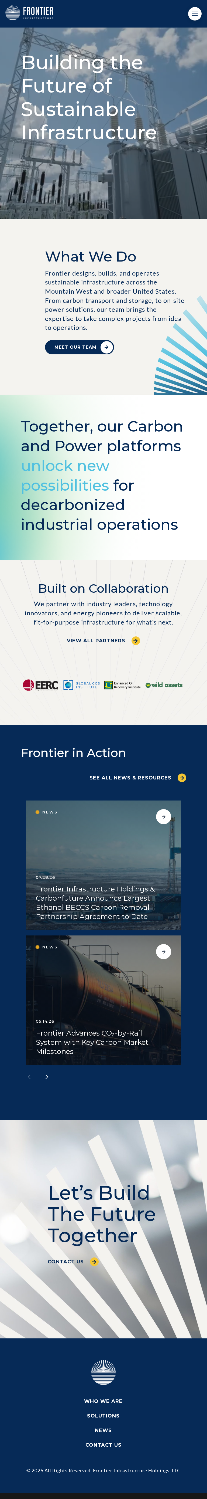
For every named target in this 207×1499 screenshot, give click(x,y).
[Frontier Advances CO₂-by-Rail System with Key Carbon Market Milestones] (103, 1000)
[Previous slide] (29, 1076)
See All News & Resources (130, 778)
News (103, 1430)
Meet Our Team (75, 347)
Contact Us (66, 1262)
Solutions (103, 1416)
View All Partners (96, 641)
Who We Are (103, 1401)
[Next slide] (46, 1076)
